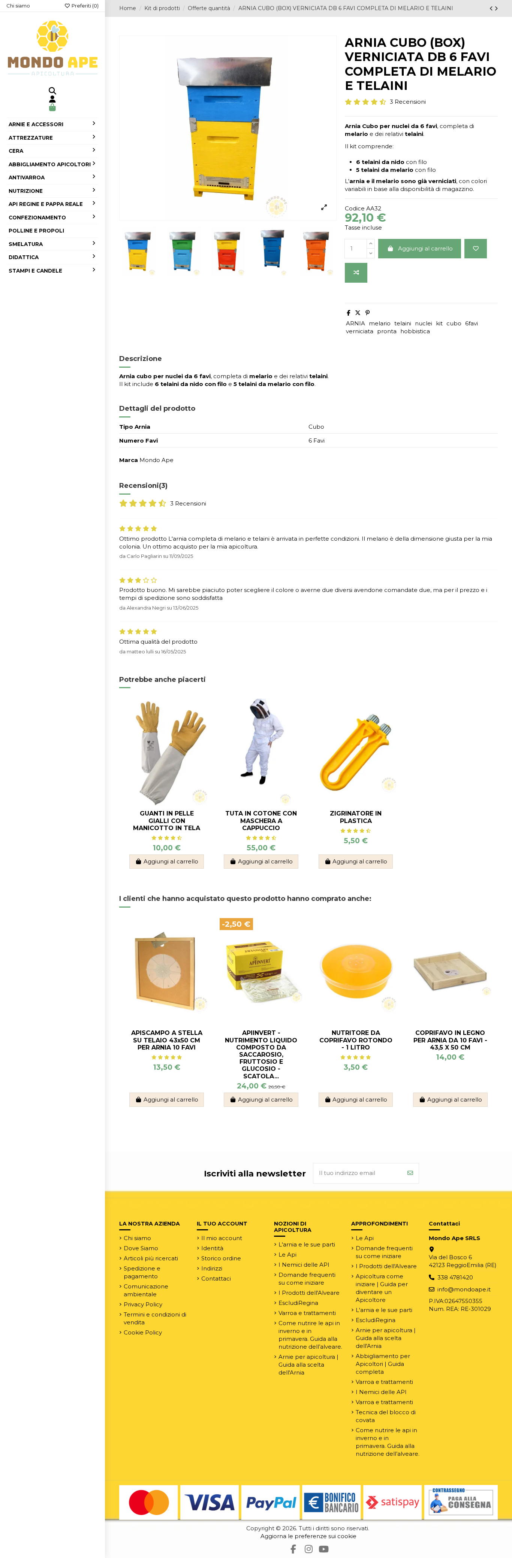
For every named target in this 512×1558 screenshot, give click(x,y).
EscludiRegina (298, 1302)
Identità (212, 1248)
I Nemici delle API (303, 1264)
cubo (453, 323)
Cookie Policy (143, 1332)
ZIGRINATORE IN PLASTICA (356, 817)
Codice (355, 208)
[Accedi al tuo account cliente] (52, 99)
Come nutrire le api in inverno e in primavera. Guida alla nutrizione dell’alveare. (310, 1334)
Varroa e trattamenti (307, 1312)
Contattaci (216, 1278)
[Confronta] (356, 273)
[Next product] (496, 8)
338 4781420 (455, 1277)
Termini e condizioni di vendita (155, 1318)
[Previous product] (492, 8)
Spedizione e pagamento (142, 1272)
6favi (471, 323)
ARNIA (355, 323)
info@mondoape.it (464, 1289)
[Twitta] (358, 312)
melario (380, 323)
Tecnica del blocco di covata (386, 1416)
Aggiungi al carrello (425, 248)
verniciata (359, 331)
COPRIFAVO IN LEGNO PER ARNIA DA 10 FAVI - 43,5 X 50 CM (450, 1040)
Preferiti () (84, 6)
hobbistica (415, 331)
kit (439, 323)
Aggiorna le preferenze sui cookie (308, 1536)
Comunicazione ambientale (146, 1290)
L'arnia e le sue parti (306, 1244)
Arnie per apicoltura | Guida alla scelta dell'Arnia (308, 1364)
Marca (128, 460)
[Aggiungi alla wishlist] (475, 249)
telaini (402, 323)
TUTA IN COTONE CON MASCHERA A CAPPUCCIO (261, 820)
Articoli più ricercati (151, 1258)
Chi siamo (18, 6)
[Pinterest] (367, 312)
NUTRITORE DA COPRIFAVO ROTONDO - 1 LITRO (355, 1040)
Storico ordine (221, 1258)
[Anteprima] (202, 737)
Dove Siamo (141, 1248)
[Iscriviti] (410, 1173)
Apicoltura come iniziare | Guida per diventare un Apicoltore (382, 1288)
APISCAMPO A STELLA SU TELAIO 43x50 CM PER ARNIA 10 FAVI (166, 1040)
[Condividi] (348, 312)
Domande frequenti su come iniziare (306, 1278)
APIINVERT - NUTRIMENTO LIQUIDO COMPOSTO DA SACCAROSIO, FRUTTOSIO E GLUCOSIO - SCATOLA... (261, 1054)
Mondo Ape (156, 460)
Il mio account (221, 1238)
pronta (387, 331)
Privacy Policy (143, 1304)
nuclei (423, 323)
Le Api (287, 1254)
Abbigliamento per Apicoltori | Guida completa (383, 1363)
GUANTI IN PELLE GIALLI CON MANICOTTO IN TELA (166, 820)
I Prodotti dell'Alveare (309, 1292)
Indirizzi (211, 1268)
